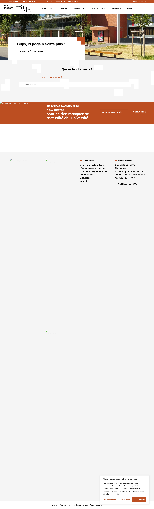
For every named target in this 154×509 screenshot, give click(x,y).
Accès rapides (13, 2)
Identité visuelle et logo (92, 165)
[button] (151, 18)
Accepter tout (139, 500)
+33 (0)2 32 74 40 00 (125, 178)
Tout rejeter (125, 500)
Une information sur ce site (52, 77)
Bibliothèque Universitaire (67, 2)
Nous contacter (139, 2)
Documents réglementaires (93, 171)
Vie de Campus (98, 8)
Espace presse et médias (92, 168)
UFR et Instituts (30, 2)
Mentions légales (80, 505)
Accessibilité (96, 505)
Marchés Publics (88, 174)
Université (116, 8)
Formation (47, 8)
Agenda (130, 8)
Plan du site (65, 505)
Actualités (85, 178)
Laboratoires (46, 2)
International (80, 8)
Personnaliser (110, 500)
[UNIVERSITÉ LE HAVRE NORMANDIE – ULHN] (20, 8)
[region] (124, 489)
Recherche (62, 8)
